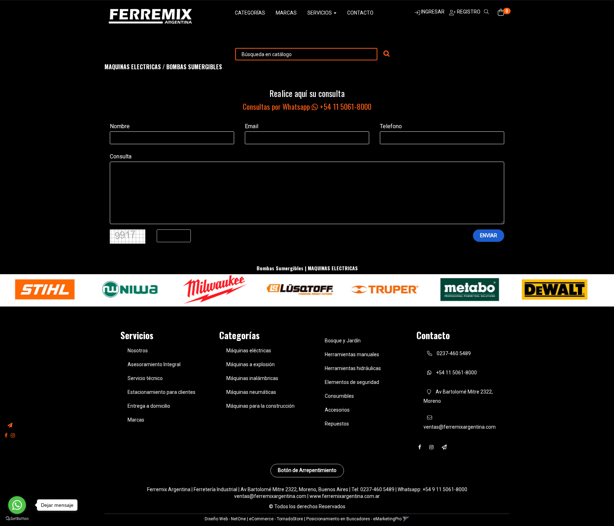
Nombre (120, 126)
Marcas (286, 13)
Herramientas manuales (352, 354)
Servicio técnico (145, 378)
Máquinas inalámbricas (252, 378)
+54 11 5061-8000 (456, 372)
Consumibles (339, 396)
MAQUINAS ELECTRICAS (132, 67)
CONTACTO (360, 13)
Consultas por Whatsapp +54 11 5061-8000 (307, 106)
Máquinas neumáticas (251, 392)
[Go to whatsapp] (17, 505)
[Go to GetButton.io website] (17, 518)
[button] (10, 426)
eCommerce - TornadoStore (276, 518)
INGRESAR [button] (433, 12)
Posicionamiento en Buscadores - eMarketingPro (354, 518)
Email (251, 126)
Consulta (120, 156)
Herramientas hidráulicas (353, 368)
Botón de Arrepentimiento (307, 470)
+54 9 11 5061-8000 (444, 489)
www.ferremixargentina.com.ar (344, 496)
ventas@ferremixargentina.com (270, 496)
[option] (85, 289)
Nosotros (138, 350)
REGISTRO (468, 12)
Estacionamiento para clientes (161, 392)
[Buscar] (386, 54)
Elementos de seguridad (352, 382)
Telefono (391, 126)
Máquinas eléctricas (248, 350)
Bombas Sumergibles (194, 67)
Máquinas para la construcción (260, 406)
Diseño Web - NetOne (225, 518)
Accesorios (337, 410)
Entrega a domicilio (149, 406)
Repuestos (337, 424)
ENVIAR (488, 235)
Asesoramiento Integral (154, 364)
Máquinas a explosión (250, 364)
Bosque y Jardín (343, 340)
